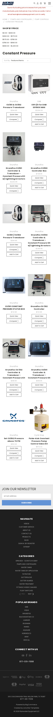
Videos (26, 523)
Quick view (14, 114)
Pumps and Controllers (26, 564)
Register (31, 543)
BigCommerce (31, 704)
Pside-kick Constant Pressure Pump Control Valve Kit (39, 441)
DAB (26, 607)
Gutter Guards (26, 581)
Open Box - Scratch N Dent (27, 561)
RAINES (26, 627)
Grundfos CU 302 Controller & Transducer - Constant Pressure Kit (14, 373)
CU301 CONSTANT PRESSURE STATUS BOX (14, 307)
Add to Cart (39, 124)
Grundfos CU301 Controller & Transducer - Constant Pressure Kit (39, 373)
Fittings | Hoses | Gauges (26, 587)
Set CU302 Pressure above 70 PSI (14, 439)
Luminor (26, 620)
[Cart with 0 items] (44, 3)
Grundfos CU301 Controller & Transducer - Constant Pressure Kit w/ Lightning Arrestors (14, 173)
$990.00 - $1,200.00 (10, 46)
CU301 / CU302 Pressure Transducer (14, 236)
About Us (26, 530)
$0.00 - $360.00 (9, 33)
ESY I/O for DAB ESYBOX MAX (39, 106)
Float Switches (26, 590)
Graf (26, 637)
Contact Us (26, 533)
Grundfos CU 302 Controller (39, 307)
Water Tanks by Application (26, 571)
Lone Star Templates (31, 708)
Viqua (26, 610)
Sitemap (26, 547)
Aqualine (26, 630)
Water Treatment (26, 584)
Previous (4, 714)
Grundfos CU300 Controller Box (39, 169)
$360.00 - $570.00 (10, 36)
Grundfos (26, 613)
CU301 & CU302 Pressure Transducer (14, 106)
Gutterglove (26, 577)
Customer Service (26, 527)
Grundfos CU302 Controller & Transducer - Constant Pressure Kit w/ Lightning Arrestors (39, 240)
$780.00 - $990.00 (10, 42)
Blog (26, 540)
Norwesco (26, 633)
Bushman (26, 623)
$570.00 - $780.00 (10, 39)
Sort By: (7, 60)
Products (26, 537)
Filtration (26, 574)
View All (26, 640)
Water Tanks (26, 567)
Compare (13, 119)
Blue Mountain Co (26, 617)
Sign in (21, 543)
